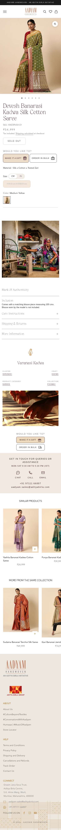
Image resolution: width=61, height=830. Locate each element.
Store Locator (9, 729)
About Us (8, 709)
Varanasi (7, 374)
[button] (30, 314)
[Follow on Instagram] (29, 812)
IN (21, 176)
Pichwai (51, 384)
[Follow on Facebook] (24, 812)
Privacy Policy (9, 750)
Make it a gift (13, 158)
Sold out (14, 141)
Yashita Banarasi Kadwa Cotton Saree (18, 559)
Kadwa (55, 374)
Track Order (9, 766)
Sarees (6, 384)
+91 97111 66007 (30, 483)
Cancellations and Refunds (16, 760)
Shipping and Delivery (14, 755)
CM (13, 176)
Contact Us (8, 771)
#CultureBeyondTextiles (15, 714)
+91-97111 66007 (17, 807)
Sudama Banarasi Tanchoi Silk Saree (20, 642)
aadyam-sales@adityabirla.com (30, 487)
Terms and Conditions (14, 745)
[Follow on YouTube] (35, 812)
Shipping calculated (24, 133)
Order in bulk (40, 158)
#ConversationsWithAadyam (17, 719)
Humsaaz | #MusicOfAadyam (17, 724)
